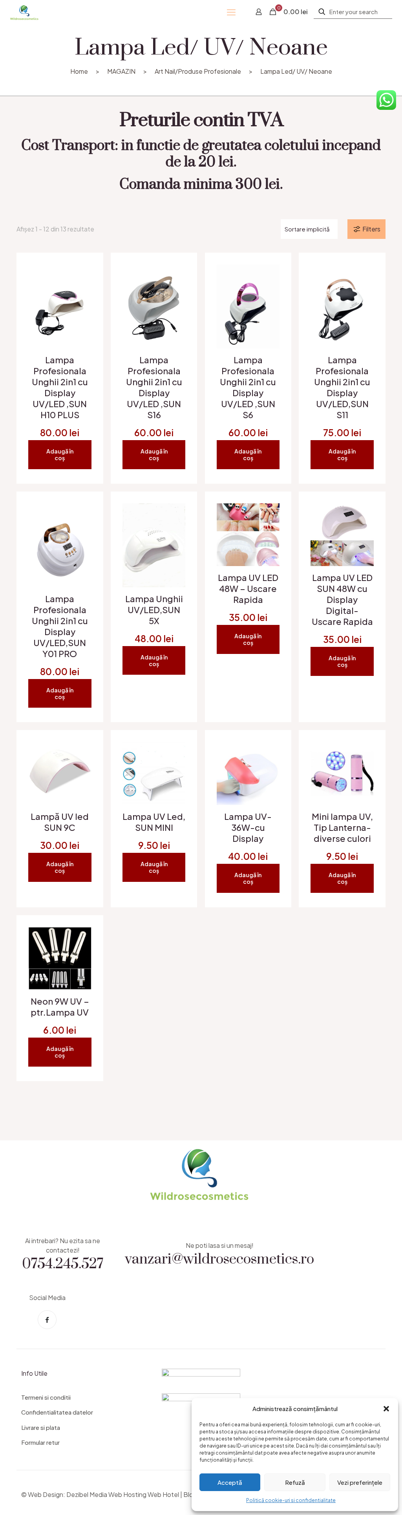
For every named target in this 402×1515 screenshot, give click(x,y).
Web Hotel (163, 1494)
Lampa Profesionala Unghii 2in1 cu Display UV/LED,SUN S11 (342, 387)
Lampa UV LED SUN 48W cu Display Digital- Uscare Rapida (342, 599)
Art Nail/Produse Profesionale (198, 71)
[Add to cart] (80, 275)
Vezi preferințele (359, 1482)
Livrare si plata (40, 1427)
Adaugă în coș (59, 454)
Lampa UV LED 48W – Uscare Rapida (248, 588)
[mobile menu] (231, 11)
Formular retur (40, 1442)
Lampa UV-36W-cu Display (248, 827)
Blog (190, 1494)
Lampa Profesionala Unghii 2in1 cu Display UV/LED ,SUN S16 (154, 387)
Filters (371, 229)
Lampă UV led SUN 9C (60, 822)
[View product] (80, 292)
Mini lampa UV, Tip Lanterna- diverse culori (342, 827)
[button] (386, 1409)
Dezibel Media (86, 1494)
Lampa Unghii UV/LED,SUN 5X (154, 609)
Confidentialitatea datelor (57, 1412)
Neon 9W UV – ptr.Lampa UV (60, 1007)
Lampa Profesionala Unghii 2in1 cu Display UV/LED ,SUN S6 (248, 387)
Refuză (295, 1482)
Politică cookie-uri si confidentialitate (291, 1500)
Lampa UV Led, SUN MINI (153, 822)
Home (79, 71)
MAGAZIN (121, 71)
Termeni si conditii (46, 1397)
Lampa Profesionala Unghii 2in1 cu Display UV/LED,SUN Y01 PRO (60, 626)
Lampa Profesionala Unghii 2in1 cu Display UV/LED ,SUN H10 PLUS (60, 387)
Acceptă (229, 1482)
